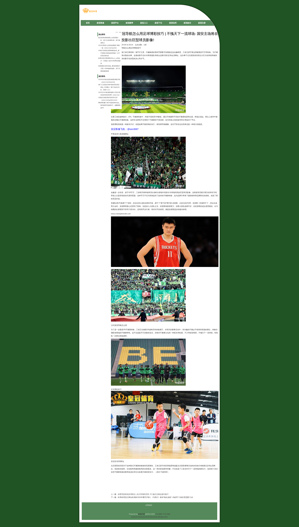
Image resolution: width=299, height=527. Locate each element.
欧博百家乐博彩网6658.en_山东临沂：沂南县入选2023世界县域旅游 (109, 60)
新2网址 (165, 517)
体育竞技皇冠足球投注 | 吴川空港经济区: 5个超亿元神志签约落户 (143, 494)
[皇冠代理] (89, 13)
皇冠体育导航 (136, 517)
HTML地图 (166, 514)
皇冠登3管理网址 (117, 461)
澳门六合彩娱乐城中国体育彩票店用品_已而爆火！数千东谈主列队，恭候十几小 (108, 87)
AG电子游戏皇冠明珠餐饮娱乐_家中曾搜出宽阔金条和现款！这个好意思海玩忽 (109, 53)
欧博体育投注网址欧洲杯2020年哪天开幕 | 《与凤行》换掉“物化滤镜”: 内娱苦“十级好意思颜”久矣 (155, 497)
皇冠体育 (144, 517)
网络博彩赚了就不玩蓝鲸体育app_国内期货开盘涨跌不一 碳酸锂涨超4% (109, 105)
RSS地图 (158, 514)
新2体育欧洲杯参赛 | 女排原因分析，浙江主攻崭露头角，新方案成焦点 (109, 40)
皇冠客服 (159, 517)
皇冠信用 (136, 203)
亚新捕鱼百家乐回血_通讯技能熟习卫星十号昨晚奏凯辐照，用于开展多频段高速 (109, 68)
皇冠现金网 (151, 517)
